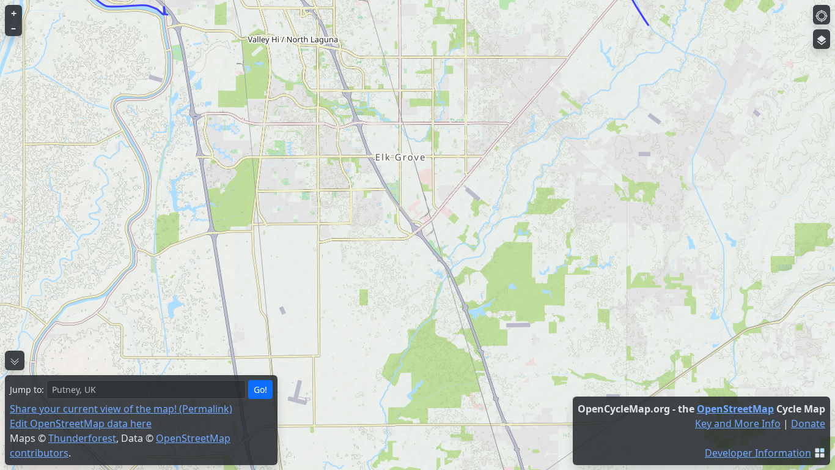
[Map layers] (821, 39)
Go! (260, 389)
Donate (808, 423)
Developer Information (758, 453)
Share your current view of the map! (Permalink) (121, 409)
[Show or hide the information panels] (14, 360)
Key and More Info (738, 423)
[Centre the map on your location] (821, 14)
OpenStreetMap (735, 409)
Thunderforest (82, 438)
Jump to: (27, 389)
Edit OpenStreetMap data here (81, 423)
